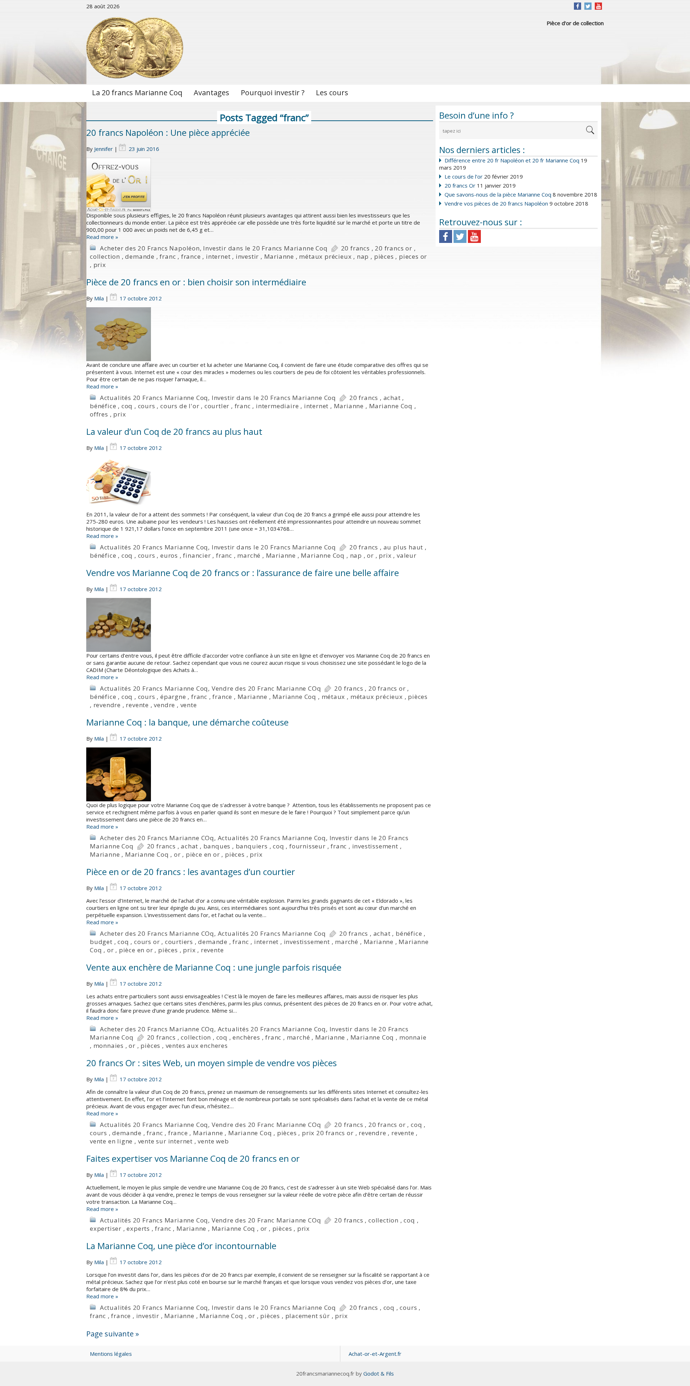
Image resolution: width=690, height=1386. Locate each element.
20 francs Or (460, 185)
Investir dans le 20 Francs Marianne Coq (265, 248)
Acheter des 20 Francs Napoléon (150, 248)
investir (247, 256)
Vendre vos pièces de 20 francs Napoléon (496, 203)
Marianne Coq (391, 406)
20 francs (355, 248)
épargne (173, 696)
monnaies (108, 1045)
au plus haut (403, 547)
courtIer (216, 406)
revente (137, 705)
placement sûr (307, 1316)
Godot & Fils (378, 1373)
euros (169, 555)
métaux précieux (325, 256)
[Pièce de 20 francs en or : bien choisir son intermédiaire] (259, 334)
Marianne (279, 256)
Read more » (102, 236)
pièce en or (203, 854)
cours (146, 406)
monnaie (413, 1037)
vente (188, 705)
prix (99, 265)
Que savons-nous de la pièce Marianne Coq (498, 194)
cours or (147, 942)
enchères (246, 1037)
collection (105, 256)
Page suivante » (112, 1334)
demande (140, 256)
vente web (213, 1141)
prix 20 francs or (328, 1133)
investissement (375, 846)
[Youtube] (474, 236)
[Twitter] (587, 6)
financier (197, 555)
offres (99, 414)
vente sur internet (165, 1141)
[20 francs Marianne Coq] (134, 48)
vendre (164, 705)
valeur (407, 555)
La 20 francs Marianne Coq (137, 92)
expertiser (105, 1228)
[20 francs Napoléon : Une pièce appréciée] (259, 185)
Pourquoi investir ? (272, 92)
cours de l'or (179, 406)
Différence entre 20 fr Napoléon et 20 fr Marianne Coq (512, 160)
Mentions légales (111, 1353)
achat (392, 397)
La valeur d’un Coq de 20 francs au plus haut (174, 431)
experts (138, 1228)
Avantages (211, 92)
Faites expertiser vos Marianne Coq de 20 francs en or (193, 1158)
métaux (333, 696)
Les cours (332, 92)
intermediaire (277, 406)
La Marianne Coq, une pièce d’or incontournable (181, 1246)
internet (218, 256)
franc (168, 256)
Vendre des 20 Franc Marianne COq (266, 688)
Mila (99, 298)
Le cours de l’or (464, 176)
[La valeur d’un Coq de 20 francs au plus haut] (259, 484)
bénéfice (103, 406)
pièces (384, 256)
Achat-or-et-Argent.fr (375, 1353)
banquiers (252, 846)
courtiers (179, 942)
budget (101, 942)
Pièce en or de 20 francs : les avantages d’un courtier (190, 872)
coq (127, 406)
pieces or (413, 256)
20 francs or (393, 248)
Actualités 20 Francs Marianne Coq (154, 397)
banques (217, 846)
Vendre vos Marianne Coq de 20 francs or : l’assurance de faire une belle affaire (242, 573)
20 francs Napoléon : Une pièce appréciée (168, 132)
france (191, 256)
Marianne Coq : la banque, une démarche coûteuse (187, 722)
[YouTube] (598, 6)
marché (249, 555)
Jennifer (103, 148)
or (370, 555)
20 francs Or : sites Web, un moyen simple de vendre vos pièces (211, 1063)
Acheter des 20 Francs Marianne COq (157, 838)
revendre (107, 705)
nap (363, 256)
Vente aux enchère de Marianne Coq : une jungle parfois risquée (213, 967)
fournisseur (307, 846)
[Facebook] (577, 6)
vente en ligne (111, 1141)
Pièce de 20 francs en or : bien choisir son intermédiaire (196, 282)
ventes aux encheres (197, 1045)
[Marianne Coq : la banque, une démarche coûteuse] (259, 774)
